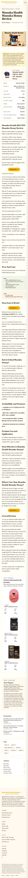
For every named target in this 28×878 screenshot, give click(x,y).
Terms (16, 875)
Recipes (4, 830)
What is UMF (5, 826)
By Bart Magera (6, 22)
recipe (6, 744)
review (6, 750)
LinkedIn (4, 848)
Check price (14, 169)
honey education (9, 747)
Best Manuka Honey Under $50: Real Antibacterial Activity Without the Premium (13, 720)
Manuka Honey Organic (8, 9)
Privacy (12, 875)
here (24, 366)
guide (13, 744)
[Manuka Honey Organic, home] (10, 2)
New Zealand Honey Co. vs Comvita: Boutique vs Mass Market (13, 726)
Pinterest (4, 855)
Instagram (4, 850)
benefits (18, 747)
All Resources (5, 841)
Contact (7, 875)
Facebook (4, 853)
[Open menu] (25, 2)
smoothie (13, 750)
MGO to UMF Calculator (8, 837)
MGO (3, 322)
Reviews (18, 9)
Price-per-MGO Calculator (8, 839)
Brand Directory (6, 817)
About (3, 875)
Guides (3, 824)
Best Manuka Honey (7, 812)
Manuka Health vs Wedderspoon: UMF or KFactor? (14, 732)
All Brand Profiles (6, 815)
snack (6, 753)
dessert (21, 750)
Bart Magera (8, 683)
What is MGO (5, 828)
